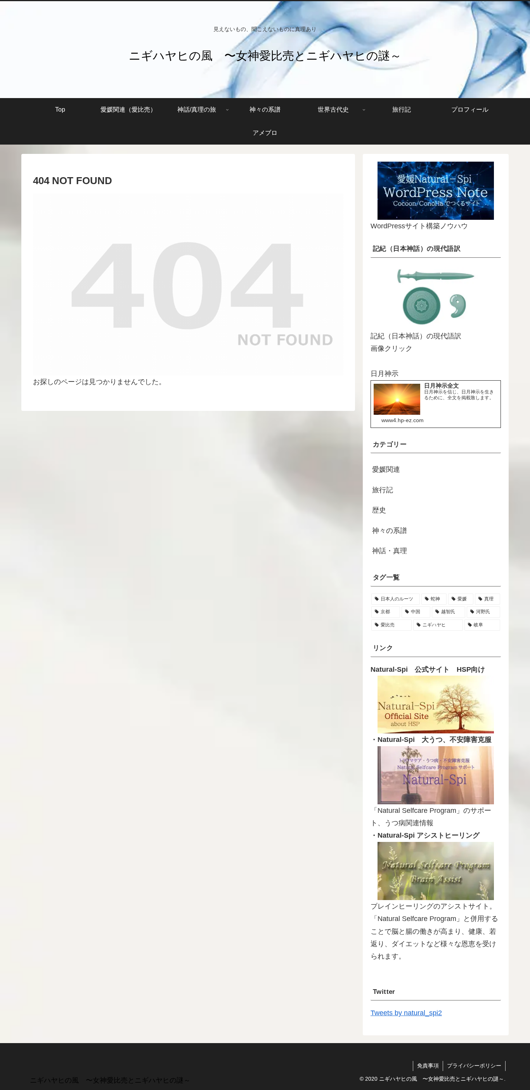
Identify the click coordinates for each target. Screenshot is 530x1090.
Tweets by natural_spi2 (406, 1013)
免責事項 (428, 1065)
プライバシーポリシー (474, 1065)
